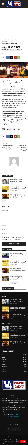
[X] (11, 57)
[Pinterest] (15, 57)
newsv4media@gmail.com (16, 414)
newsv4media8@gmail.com (14, 416)
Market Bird (10, 437)
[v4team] (3, 54)
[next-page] (5, 201)
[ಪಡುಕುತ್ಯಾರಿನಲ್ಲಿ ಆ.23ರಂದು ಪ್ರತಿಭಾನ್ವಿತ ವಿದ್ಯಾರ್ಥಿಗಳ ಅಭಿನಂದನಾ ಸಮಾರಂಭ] (5, 189)
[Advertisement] (14, 22)
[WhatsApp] (18, 57)
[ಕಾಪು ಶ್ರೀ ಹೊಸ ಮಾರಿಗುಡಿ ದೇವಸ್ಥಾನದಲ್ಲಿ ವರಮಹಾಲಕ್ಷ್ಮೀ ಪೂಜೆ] (5, 196)
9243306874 (20, 418)
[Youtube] (19, 429)
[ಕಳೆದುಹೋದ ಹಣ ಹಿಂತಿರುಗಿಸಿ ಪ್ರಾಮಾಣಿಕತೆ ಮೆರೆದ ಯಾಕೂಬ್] (5, 181)
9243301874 (12, 418)
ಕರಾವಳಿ (8, 43)
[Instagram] (12, 429)
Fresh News (7, 40)
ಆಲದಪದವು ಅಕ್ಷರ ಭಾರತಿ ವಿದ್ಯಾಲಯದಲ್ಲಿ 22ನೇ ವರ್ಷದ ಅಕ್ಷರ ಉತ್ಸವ (7, 147)
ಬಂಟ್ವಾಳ (12, 43)
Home (3, 40)
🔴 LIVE (23, 441)
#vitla (14, 129)
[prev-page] (3, 201)
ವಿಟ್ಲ (15, 43)
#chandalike (8, 129)
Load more (13, 283)
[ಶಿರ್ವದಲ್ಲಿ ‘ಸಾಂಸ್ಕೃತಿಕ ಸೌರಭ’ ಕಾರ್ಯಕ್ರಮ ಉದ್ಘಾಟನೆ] (5, 278)
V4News (18, 129)
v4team (6, 53)
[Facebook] (8, 57)
